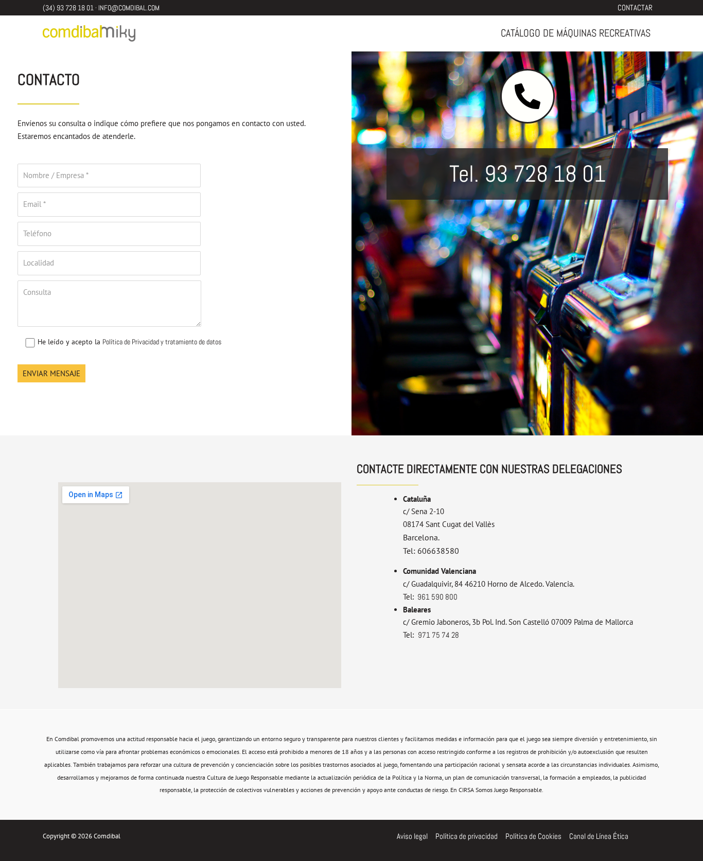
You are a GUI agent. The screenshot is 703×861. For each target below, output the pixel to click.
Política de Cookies (533, 836)
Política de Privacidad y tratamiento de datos (161, 342)
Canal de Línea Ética (598, 836)
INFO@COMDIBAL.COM (129, 7)
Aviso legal (412, 836)
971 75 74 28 (438, 635)
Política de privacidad (466, 836)
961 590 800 (437, 597)
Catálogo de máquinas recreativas (576, 33)
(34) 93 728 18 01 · (70, 7)
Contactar (635, 7)
